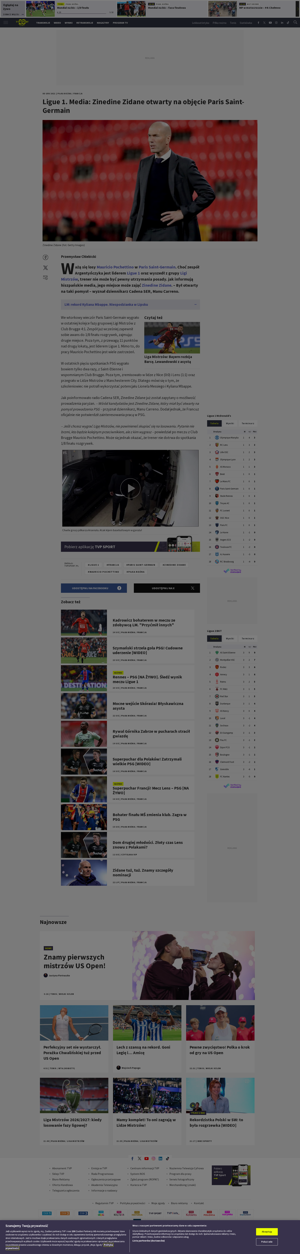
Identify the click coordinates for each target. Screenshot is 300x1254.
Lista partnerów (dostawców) (148, 1240)
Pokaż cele (266, 1241)
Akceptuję (267, 1231)
